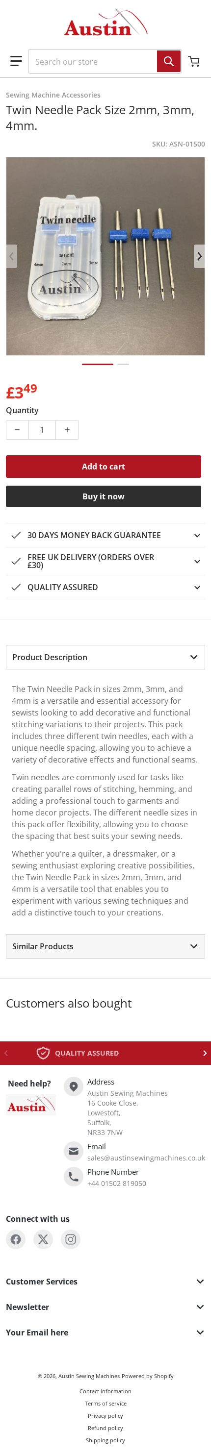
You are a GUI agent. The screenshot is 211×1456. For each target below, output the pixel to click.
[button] (16, 61)
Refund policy (105, 1427)
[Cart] (195, 61)
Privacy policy (105, 1415)
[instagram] (70, 1239)
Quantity (22, 410)
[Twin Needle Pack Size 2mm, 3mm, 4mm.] (97, 364)
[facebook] (16, 1239)
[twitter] (43, 1239)
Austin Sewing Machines (89, 1376)
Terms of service (106, 1403)
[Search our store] (169, 61)
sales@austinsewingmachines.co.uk (146, 1157)
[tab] (105, 657)
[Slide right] (199, 256)
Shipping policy (105, 1440)
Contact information (105, 1391)
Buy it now (103, 496)
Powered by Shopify (148, 1376)
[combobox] (101, 61)
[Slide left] (11, 256)
